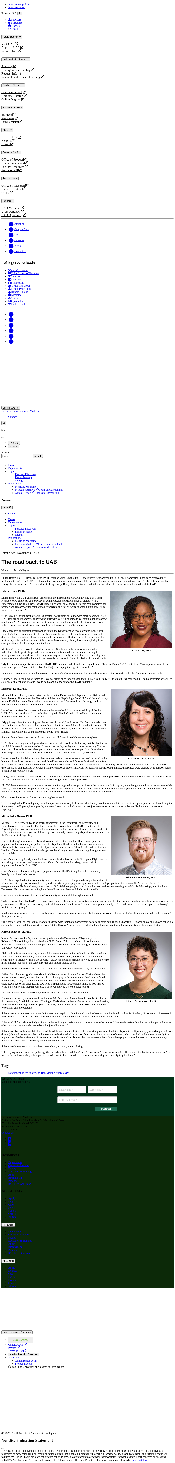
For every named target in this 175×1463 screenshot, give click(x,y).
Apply (11, 1198)
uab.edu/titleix (139, 1460)
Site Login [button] (13, 1357)
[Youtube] (11, 330)
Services (6, 114)
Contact (12, 416)
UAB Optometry (11, 215)
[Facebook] (11, 314)
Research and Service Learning (20, 77)
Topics (11, 471)
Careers (12, 1213)
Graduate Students (12, 85)
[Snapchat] (11, 336)
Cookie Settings (21, 1340)
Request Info (9, 51)
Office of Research (13, 185)
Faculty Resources (12, 167)
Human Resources (12, 163)
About (11, 1174)
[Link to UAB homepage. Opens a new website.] (87, 1328)
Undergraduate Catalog (15, 70)
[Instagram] (11, 325)
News (4, 411)
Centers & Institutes (18, 1165)
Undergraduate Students (15, 59)
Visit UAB (8, 44)
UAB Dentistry (10, 211)
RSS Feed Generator (19, 1183)
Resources (7, 118)
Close (6, 507)
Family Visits (9, 122)
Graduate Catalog (12, 96)
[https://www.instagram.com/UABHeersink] (9, 1141)
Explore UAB (9, 408)
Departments (15, 468)
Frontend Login (23, 1363)
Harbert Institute (11, 189)
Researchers (9, 178)
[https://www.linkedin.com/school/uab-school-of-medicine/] (9, 1144)
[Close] (19, 13)
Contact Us (7, 1132)
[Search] (3, 423)
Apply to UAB (10, 47)
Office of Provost (12, 159)
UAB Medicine (10, 208)
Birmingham (15, 1177)
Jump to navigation (18, 4)
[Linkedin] (11, 341)
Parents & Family (12, 107)
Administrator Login (26, 1360)
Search (5, 452)
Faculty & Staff (10, 152)
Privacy (14, 1347)
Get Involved (9, 137)
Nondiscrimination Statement (17, 1332)
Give (11, 1204)
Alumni (6, 130)
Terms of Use (17, 1350)
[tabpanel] (87, 454)
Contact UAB (17, 1344)
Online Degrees (11, 99)
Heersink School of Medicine (24, 411)
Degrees (12, 1201)
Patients (7, 201)
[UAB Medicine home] (87, 404)
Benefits (6, 141)
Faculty (12, 1168)
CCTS (6, 193)
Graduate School (11, 92)
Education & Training (20, 1171)
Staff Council (9, 170)
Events (6, 144)
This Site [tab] (14, 443)
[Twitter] (11, 319)
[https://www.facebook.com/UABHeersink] (9, 1138)
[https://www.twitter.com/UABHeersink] (9, 1147)
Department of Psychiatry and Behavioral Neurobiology (38, 1072)
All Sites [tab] (14, 446)
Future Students (11, 36)
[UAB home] (87, 363)
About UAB (8, 1261)
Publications (14, 483)
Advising (7, 66)
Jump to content (16, 7)
